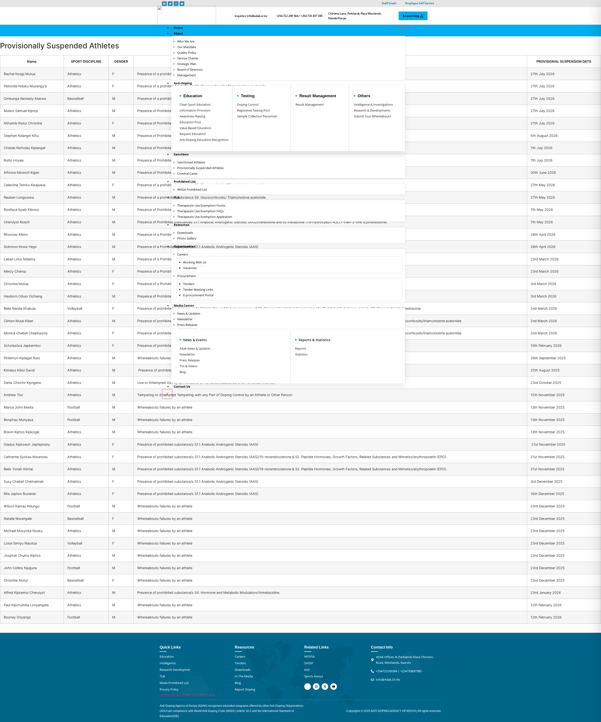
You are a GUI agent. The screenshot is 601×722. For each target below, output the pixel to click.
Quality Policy (186, 52)
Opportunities (184, 246)
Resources (181, 225)
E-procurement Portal (198, 295)
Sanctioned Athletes (191, 162)
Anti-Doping (183, 83)
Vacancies (190, 268)
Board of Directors (190, 69)
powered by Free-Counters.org (187, 694)
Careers (182, 254)
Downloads (185, 233)
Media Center (184, 305)
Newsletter (185, 319)
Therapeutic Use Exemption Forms (201, 205)
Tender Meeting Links (198, 289)
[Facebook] (164, 3)
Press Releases (187, 325)
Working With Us (194, 262)
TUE (177, 197)
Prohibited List (185, 181)
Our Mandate (186, 47)
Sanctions (181, 154)
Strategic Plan (186, 64)
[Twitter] (170, 3)
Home (178, 28)
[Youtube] (182, 3)
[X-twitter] (325, 686)
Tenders (188, 284)
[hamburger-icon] (401, 27)
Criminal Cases (187, 173)
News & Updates (188, 313)
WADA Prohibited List (192, 189)
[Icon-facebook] (307, 686)
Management (186, 75)
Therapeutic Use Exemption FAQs (200, 211)
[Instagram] (176, 3)
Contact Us (182, 386)
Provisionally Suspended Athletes (200, 168)
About (178, 33)
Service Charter (187, 58)
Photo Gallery (186, 238)
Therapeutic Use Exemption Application (204, 217)
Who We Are (185, 41)
